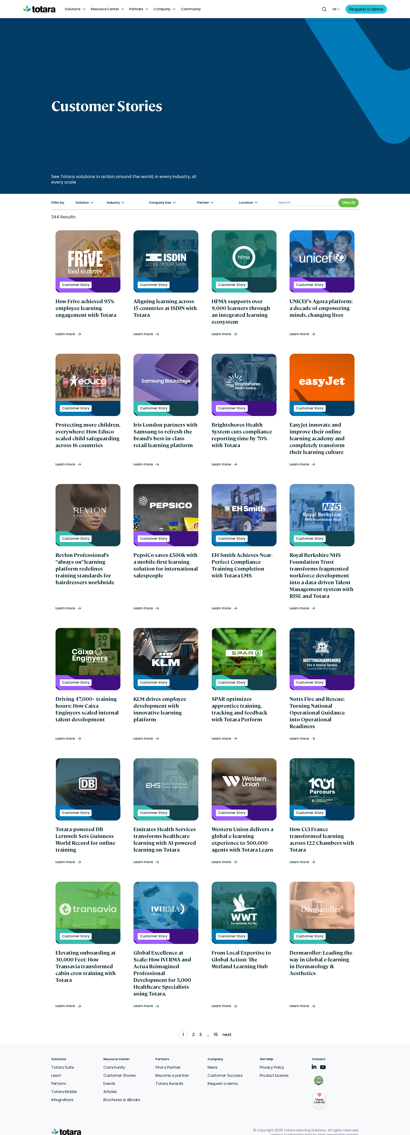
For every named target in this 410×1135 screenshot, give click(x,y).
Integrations (62, 1099)
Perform (58, 1083)
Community (191, 9)
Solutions (72, 9)
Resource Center (105, 9)
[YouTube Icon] (323, 1068)
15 (216, 1034)
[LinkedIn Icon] (314, 1067)
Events (109, 1083)
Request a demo (223, 1083)
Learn (56, 1075)
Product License (274, 1075)
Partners (136, 9)
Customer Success (225, 1075)
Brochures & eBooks (121, 1099)
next (227, 1034)
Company (162, 9)
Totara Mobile (64, 1091)
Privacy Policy (272, 1067)
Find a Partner (168, 1067)
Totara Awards (169, 1083)
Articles (110, 1091)
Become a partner (172, 1075)
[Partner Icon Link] (319, 1081)
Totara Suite (62, 1067)
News (213, 1067)
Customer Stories (119, 1075)
